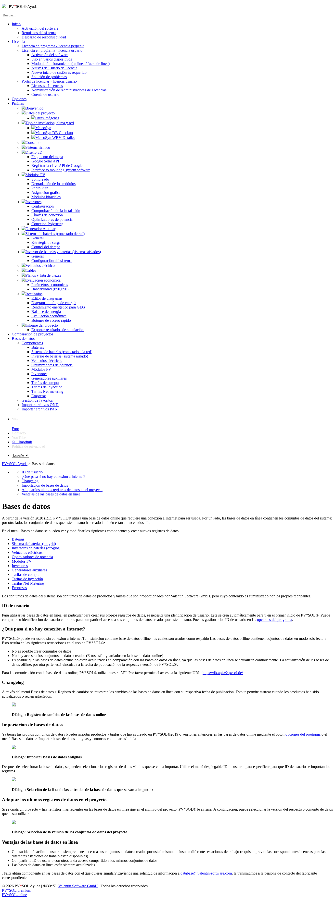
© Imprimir (22, 442)
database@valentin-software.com (206, 873)
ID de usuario (32, 472)
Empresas (19, 588)
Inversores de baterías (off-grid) (36, 548)
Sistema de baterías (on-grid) (34, 544)
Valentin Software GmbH (78, 886)
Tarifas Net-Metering (28, 583)
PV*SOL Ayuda (14, 464)
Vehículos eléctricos (27, 552)
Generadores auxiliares (29, 570)
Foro (15, 429)
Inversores (20, 566)
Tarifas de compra (25, 574)
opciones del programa (274, 619)
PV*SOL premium (16, 890)
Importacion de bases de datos (45, 485)
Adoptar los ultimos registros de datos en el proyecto (62, 490)
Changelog (30, 481)
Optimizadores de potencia (32, 557)
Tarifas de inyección (27, 579)
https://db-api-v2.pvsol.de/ (223, 673)
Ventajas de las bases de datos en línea (51, 494)
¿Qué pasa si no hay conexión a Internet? (53, 476)
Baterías (18, 539)
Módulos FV (22, 561)
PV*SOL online (14, 895)
